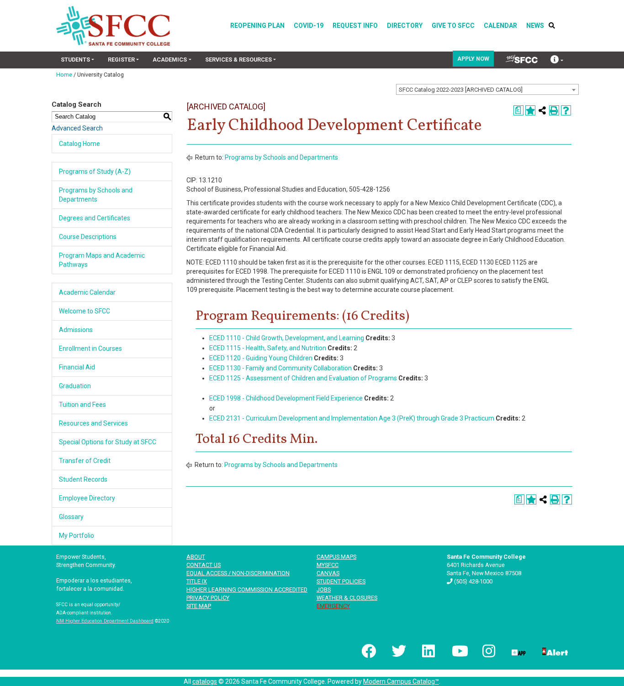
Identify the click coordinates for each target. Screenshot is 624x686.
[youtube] (458, 651)
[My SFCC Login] (521, 59)
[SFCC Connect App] (518, 651)
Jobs (324, 589)
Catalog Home (79, 143)
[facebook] (367, 651)
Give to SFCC (453, 25)
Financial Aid (77, 367)
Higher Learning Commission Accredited (246, 589)
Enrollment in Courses (90, 348)
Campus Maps (336, 556)
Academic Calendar (87, 292)
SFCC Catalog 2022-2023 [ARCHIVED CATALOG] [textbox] (461, 89)
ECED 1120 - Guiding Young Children (260, 358)
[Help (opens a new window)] (566, 110)
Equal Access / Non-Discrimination (238, 573)
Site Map (198, 606)
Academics (170, 59)
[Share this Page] (542, 110)
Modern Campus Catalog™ (401, 681)
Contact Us (203, 564)
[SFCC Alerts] (554, 651)
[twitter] (398, 651)
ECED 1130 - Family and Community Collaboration (280, 368)
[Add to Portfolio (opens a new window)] (530, 110)
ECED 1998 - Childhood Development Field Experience (286, 398)
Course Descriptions (87, 236)
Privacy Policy (207, 597)
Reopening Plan (257, 25)
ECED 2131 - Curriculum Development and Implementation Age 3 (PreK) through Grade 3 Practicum (351, 418)
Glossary (71, 516)
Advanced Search (77, 128)
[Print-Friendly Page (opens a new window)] (554, 110)
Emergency (333, 606)
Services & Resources (238, 59)
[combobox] (487, 89)
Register (121, 59)
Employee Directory (87, 498)
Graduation (75, 386)
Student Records (83, 479)
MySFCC (327, 564)
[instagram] (488, 651)
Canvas (328, 573)
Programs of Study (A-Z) (95, 171)
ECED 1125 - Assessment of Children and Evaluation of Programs (303, 378)
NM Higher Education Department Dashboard (104, 621)
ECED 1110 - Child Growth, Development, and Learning (286, 338)
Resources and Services (93, 423)
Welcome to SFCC (84, 311)
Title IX (196, 581)
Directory (405, 25)
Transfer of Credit (85, 460)
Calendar (500, 25)
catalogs (204, 681)
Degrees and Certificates (94, 218)
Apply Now (473, 58)
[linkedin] (428, 651)
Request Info (355, 25)
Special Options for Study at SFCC (107, 442)
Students (75, 59)
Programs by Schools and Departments (281, 157)
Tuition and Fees (82, 404)
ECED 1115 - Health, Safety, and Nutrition (267, 348)
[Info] (557, 60)
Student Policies (341, 581)
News (535, 25)
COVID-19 (308, 25)
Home (64, 74)
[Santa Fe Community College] (113, 26)
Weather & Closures (347, 597)
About (195, 556)
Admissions (76, 329)
